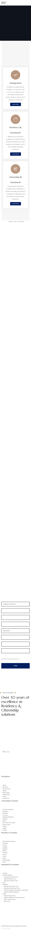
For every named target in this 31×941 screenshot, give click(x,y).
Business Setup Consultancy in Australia (16, 890)
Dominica (5, 811)
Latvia (4, 856)
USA (4, 882)
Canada (5, 873)
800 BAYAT (11, 718)
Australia (5, 884)
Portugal (5, 843)
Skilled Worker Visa (10, 878)
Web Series (6, 792)
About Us (5, 787)
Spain (4, 893)
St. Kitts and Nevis (8, 809)
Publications (6, 794)
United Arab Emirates (9, 841)
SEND (15, 666)
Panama (5, 852)
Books (4, 790)
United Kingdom (7, 875)
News (4, 796)
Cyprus (5, 854)
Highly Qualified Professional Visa (14, 897)
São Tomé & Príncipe (9, 822)
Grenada (5, 813)
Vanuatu (5, 819)
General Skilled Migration (11, 892)
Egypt (4, 828)
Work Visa (7, 901)
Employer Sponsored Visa (12, 888)
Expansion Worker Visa (11, 880)
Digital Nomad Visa (9, 895)
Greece (5, 845)
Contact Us (6, 798)
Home (4, 785)
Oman (4, 862)
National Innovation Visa (11, 886)
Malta (4, 850)
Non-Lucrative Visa (9, 899)
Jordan (5, 830)
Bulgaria (5, 849)
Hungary (5, 847)
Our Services (6, 789)
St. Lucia (5, 815)
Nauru (4, 820)
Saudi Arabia (6, 860)
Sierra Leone (6, 824)
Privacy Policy (6, 928)
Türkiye (5, 826)
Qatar (4, 858)
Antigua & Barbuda (8, 817)
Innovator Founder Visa (11, 877)
